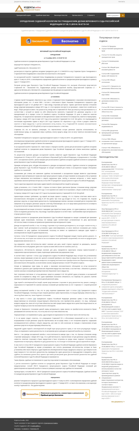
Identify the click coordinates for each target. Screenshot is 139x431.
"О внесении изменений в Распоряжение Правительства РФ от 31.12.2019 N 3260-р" (112, 199)
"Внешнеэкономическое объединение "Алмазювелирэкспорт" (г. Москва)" (112, 261)
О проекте (91, 15)
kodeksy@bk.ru (35, 426)
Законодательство (60, 15)
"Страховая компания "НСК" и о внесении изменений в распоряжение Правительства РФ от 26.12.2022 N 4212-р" (112, 308)
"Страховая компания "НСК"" (111, 330)
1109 (78, 290)
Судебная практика (42, 15)
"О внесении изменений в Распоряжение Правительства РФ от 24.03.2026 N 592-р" (112, 347)
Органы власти (77, 15)
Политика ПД (34, 429)
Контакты (121, 1)
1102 (40, 256)
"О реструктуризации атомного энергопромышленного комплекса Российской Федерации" (112, 236)
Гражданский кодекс (24, 15)
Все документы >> (118, 402)
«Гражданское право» (51, 423)
